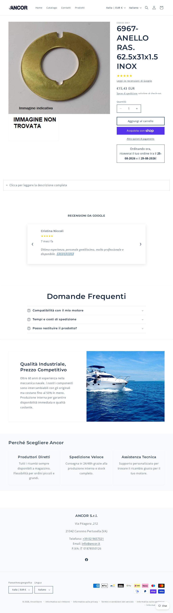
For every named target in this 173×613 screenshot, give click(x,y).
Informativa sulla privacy (85, 601)
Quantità (121, 101)
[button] (146, 7)
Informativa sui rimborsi (58, 601)
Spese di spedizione (127, 93)
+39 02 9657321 (93, 539)
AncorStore (36, 601)
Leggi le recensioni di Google (134, 80)
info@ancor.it (91, 544)
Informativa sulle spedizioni (151, 601)
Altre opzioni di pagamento (140, 138)
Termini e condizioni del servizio (117, 601)
